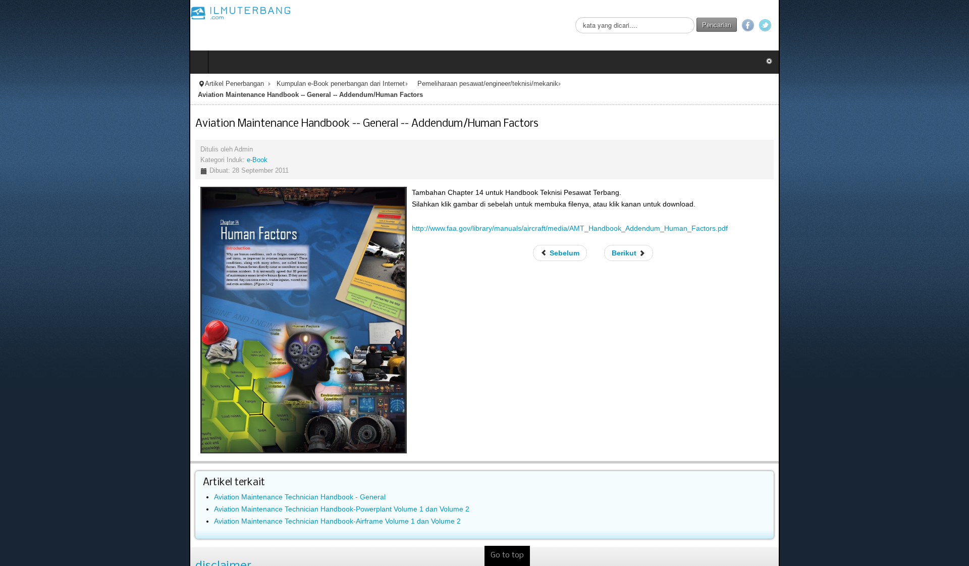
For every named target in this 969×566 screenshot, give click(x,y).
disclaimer (34, 555)
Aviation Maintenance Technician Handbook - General (110, 486)
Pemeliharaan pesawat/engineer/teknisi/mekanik (298, 83)
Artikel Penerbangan (45, 83)
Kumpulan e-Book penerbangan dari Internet (151, 83)
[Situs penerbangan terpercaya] (51, 12)
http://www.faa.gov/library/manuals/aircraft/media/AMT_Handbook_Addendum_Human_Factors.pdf (381, 218)
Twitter (954, 25)
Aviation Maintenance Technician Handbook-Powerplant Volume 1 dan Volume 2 (152, 498)
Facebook (937, 25)
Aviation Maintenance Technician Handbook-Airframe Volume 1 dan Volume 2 (148, 510)
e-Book (68, 148)
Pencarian (906, 24)
